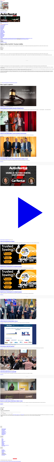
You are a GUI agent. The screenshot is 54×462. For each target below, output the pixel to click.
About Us (3, 452)
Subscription (3, 450)
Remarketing (7, 0)
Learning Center (2, 30)
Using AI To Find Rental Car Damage (7, 241)
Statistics (13, 38)
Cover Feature (3, 0)
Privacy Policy (2, 461)
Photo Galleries (8, 38)
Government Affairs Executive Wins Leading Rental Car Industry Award (14, 158)
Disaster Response (2, 25)
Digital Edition (4, 12)
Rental (5, 0)
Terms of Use (5, 461)
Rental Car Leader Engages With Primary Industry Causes (11, 400)
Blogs (4, 38)
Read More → (2, 136)
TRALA (3, 82)
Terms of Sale (8, 461)
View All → (1, 404)
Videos (5, 38)
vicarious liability (6, 82)
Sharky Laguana (8, 319)
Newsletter (3, 449)
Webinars (18, 38)
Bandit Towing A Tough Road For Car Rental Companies (11, 266)
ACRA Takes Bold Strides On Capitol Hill (8, 371)
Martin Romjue (7, 157)
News (1, 38)
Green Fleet (1, 29)
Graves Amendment (10, 82)
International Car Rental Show (25, 38)
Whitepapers (15, 38)
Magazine (11, 38)
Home (1, 42)
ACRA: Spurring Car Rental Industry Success (9, 321)
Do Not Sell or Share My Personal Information (15, 461)
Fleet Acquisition (2, 26)
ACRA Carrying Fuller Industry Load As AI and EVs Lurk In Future (13, 133)
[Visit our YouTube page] (2, 409)
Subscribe (1, 12)
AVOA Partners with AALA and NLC (7, 346)
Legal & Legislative (2, 31)
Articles (2, 38)
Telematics (1, 37)
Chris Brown (7, 106)
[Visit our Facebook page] (0, 409)
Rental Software (2, 35)
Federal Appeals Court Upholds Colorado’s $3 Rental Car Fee (12, 108)
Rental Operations (2, 34)
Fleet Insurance (2, 27)
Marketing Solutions (4, 454)
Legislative (20, 38)
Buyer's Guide (30, 38)
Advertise (3, 451)
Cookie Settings (3, 453)
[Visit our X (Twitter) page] (1, 409)
